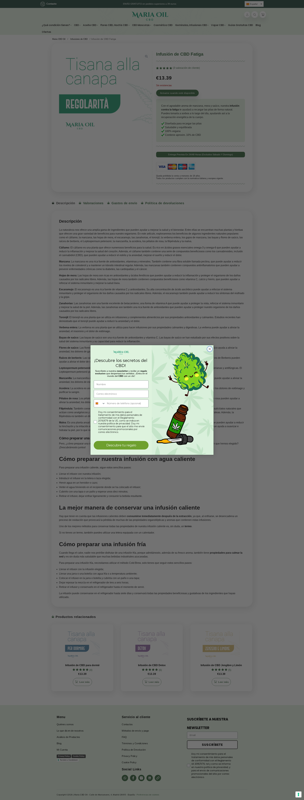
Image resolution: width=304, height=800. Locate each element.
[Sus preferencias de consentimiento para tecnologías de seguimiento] (298, 794)
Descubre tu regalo (121, 445)
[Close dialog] (209, 349)
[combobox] (99, 403)
